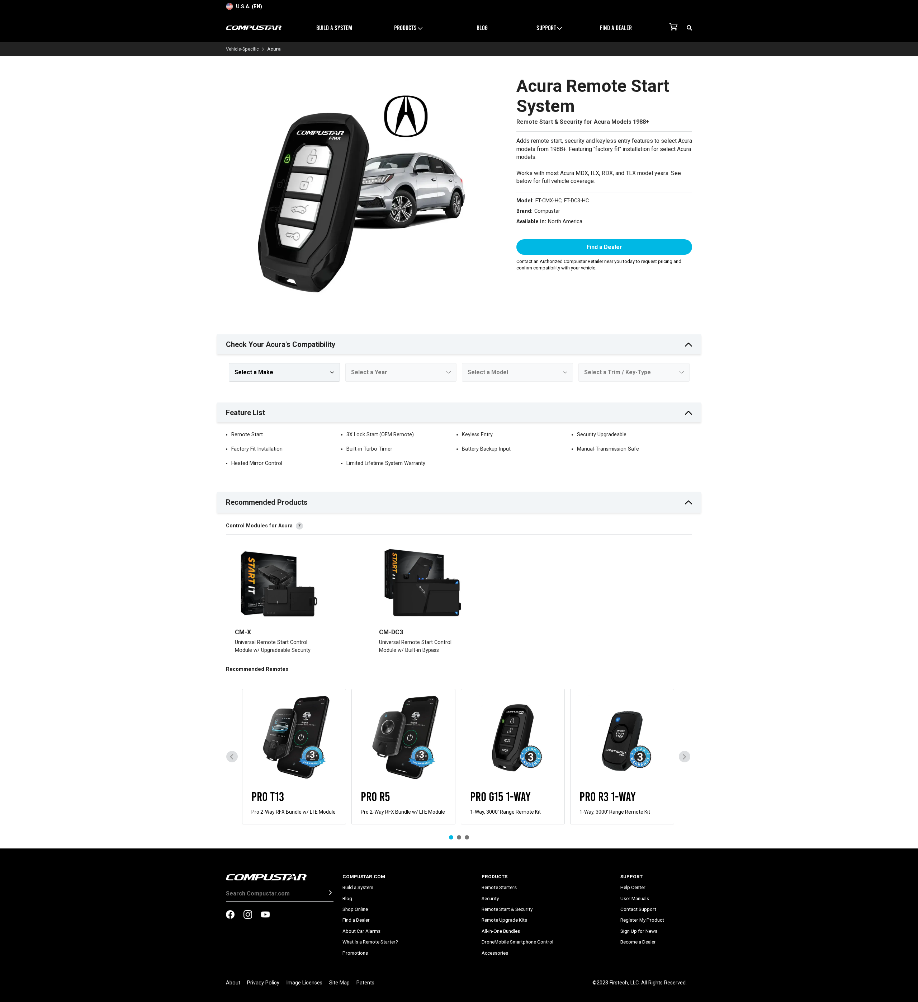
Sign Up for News (638, 931)
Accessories (495, 953)
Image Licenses (304, 983)
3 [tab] (467, 837)
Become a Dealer (638, 942)
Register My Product (642, 920)
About (233, 983)
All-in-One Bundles (501, 931)
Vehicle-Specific (242, 49)
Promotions (355, 953)
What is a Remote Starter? (370, 942)
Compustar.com (363, 876)
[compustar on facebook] (230, 915)
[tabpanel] (294, 756)
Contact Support (638, 909)
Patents (365, 983)
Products (494, 876)
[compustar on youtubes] (265, 915)
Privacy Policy (263, 983)
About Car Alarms (361, 931)
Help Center (632, 887)
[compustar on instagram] (247, 915)
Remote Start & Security (507, 909)
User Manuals (634, 898)
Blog (482, 28)
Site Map (339, 983)
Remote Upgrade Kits (504, 920)
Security (490, 898)
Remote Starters (499, 887)
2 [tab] (459, 837)
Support (631, 876)
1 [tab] (451, 837)
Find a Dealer (616, 28)
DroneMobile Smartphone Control (517, 942)
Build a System (334, 28)
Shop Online (355, 909)
